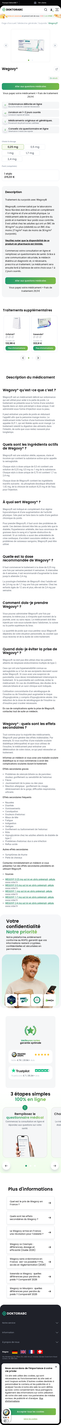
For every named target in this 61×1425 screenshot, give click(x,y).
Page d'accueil (9, 23)
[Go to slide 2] (32, 60)
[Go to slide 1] (28, 60)
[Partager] (56, 69)
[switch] (6, 1420)
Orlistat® (10, 334)
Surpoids (42, 23)
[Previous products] (23, 358)
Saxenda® (38, 334)
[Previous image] (6, 45)
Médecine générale (27, 23)
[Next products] (38, 358)
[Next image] (55, 45)
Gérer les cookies (30, 1419)
